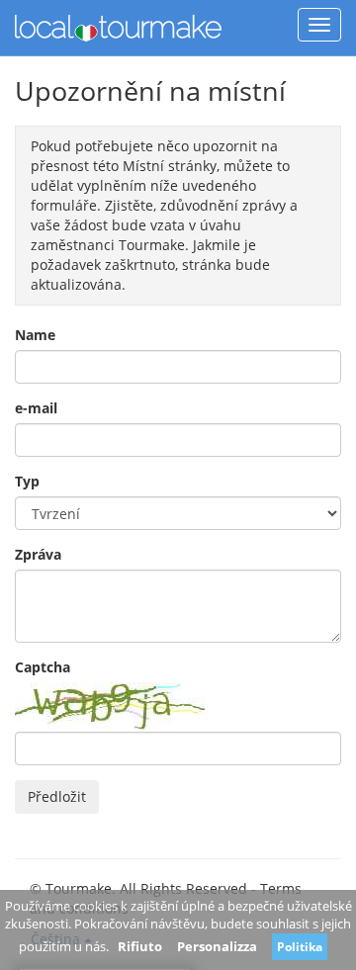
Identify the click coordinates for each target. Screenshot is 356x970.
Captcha (42, 667)
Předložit (57, 796)
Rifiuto (140, 946)
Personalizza (217, 946)
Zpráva (38, 554)
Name (35, 334)
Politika (299, 946)
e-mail (36, 407)
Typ (27, 481)
